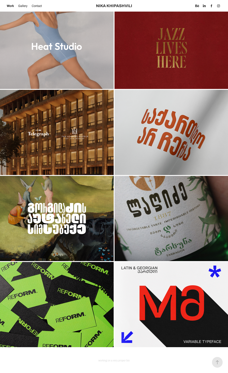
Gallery (22, 5)
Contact (37, 5)
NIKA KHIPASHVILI (114, 6)
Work (10, 5)
